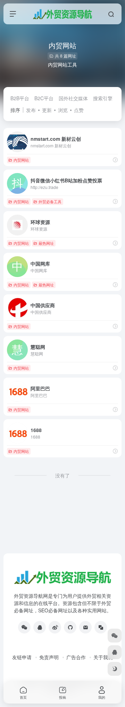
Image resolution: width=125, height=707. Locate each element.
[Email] (85, 627)
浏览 (63, 109)
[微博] (55, 627)
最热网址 (46, 243)
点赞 (79, 109)
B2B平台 (19, 98)
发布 (31, 109)
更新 (47, 109)
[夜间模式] (115, 669)
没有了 (62, 475)
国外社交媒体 (73, 98)
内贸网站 (21, 160)
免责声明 (49, 657)
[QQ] (39, 627)
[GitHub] (70, 627)
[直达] (115, 160)
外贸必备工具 (50, 201)
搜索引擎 (102, 98)
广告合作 (76, 657)
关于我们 (103, 657)
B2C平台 (43, 98)
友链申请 (22, 657)
